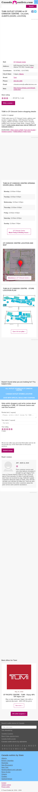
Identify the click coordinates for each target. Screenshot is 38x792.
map (32, 67)
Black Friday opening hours (10, 736)
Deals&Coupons (7, 131)
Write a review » (8, 103)
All (25, 749)
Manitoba (4, 763)
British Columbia (7, 760)
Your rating (5, 427)
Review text (9, 412)
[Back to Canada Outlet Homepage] (17, 4)
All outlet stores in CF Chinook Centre (19, 389)
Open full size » (19, 331)
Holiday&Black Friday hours (22, 131)
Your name (8, 420)
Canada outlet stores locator (19, 394)
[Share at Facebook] (32, 11)
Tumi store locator (29, 130)
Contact (3, 783)
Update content (6, 785)
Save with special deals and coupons (19, 398)
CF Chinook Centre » (19, 231)
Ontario (4, 774)
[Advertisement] (19, 39)
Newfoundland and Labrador (11, 770)
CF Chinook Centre (20, 62)
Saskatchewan (6, 779)
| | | (36, 2)
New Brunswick (7, 765)
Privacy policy (5, 787)
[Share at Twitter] (35, 11)
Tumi (15, 77)
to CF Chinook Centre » (19, 278)
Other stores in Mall (16, 130)
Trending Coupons (7, 733)
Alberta (21, 74)
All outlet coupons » (19, 714)
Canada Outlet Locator (8, 739)
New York (4, 767)
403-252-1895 (18, 81)
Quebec (4, 776)
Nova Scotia (5, 772)
